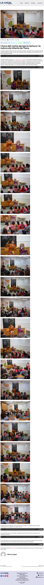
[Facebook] (1, 576)
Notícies (27, 3)
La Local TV (39, 3)
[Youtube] (7, 576)
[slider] (41, 56)
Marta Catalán (13, 548)
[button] (4, 43)
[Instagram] (5, 576)
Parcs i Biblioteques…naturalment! (19, 59)
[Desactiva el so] (39, 55)
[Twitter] (3, 576)
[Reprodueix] (1, 55)
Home (21, 3)
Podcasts (33, 3)
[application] (22, 56)
